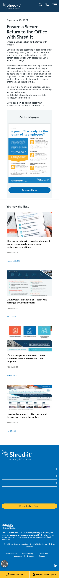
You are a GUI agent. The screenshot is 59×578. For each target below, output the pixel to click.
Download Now (29, 190)
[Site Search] (40, 4)
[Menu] (54, 4)
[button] (29, 469)
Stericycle (17, 544)
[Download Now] (29, 153)
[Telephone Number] (47, 4)
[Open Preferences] (4, 564)
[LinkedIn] (55, 565)
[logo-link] (11, 5)
